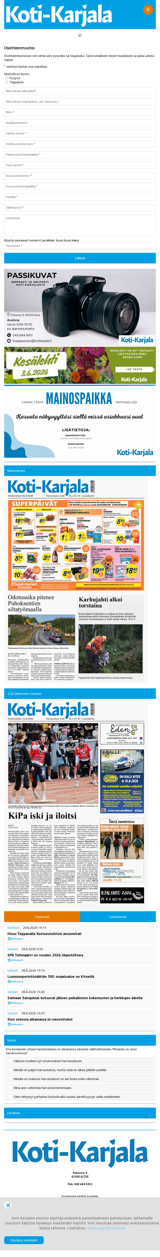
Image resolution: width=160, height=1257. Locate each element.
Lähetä (80, 258)
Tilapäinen (16, 82)
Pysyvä (14, 78)
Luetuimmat (118, 917)
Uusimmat (42, 917)
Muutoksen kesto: (17, 74)
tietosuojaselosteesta (105, 1227)
